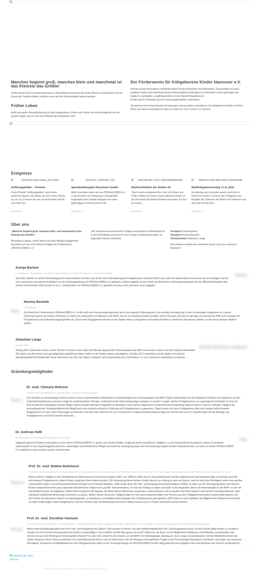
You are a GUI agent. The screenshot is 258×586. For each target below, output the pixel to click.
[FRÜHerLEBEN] (24, 569)
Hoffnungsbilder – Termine (28, 187)
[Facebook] (15, 160)
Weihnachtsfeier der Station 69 (151, 187)
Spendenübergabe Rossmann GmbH (94, 187)
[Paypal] (23, 160)
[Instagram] (31, 160)
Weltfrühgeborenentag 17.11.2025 (212, 187)
